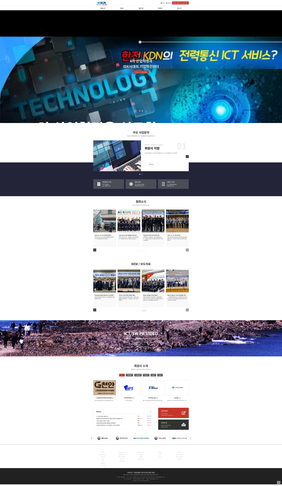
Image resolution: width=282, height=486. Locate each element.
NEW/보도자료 (179, 454)
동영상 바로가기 (141, 344)
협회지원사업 (141, 452)
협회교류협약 (141, 459)
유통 (153, 375)
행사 (160, 457)
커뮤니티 (179, 449)
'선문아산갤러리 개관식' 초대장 (102, 421)
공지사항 (179, 452)
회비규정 (122, 459)
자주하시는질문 (179, 457)
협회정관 (103, 463)
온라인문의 (179, 459)
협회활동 (141, 457)
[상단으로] (279, 483)
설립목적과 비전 (102, 454)
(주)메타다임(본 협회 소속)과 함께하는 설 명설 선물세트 (108, 425)
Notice (98, 411)
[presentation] (91, 438)
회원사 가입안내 (122, 457)
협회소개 (103, 449)
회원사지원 (122, 461)
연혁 (103, 461)
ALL (122, 375)
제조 (160, 375)
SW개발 (129, 375)
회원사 (122, 449)
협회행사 (141, 454)
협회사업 (141, 449)
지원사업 (160, 452)
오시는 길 (103, 465)
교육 (160, 454)
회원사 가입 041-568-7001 (180, 3)
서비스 (146, 375)
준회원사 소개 (122, 454)
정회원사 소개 (122, 452)
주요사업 (103, 457)
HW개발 (138, 375)
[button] (139, 110)
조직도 (102, 459)
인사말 (102, 452)
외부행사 (160, 449)
